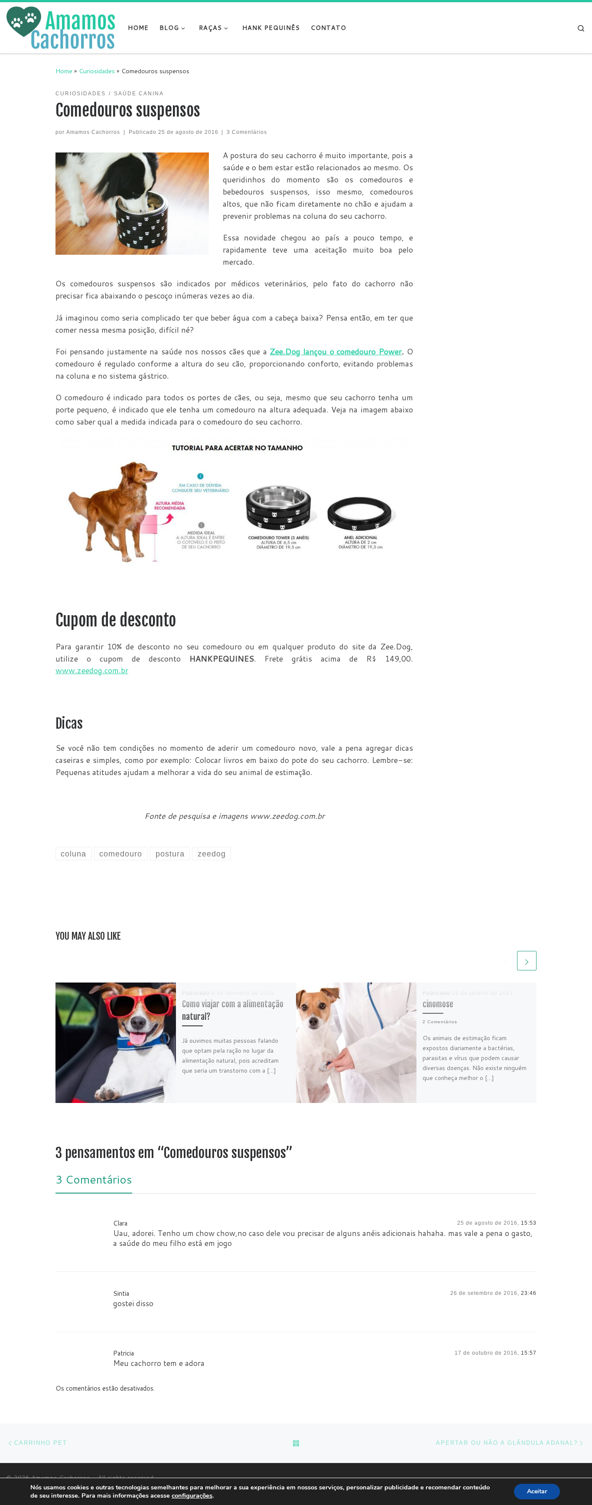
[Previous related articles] (505, 960)
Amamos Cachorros (93, 132)
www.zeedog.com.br (91, 670)
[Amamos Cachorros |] (61, 27)
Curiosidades (97, 70)
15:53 (529, 1223)
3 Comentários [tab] (93, 1179)
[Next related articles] (527, 960)
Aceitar (537, 1491)
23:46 (529, 1293)
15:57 (529, 1353)
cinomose (438, 1004)
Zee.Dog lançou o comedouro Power (336, 351)
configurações (192, 1495)
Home (63, 70)
